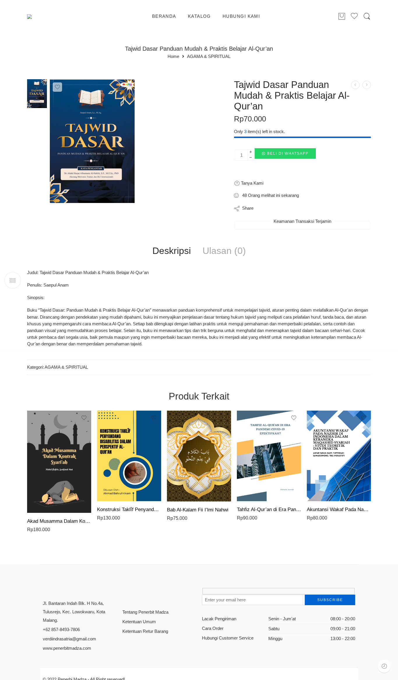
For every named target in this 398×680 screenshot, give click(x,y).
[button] (285, 155)
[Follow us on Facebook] (124, 593)
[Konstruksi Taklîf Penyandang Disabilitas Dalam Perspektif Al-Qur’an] (129, 456)
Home (173, 56)
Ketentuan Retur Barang (145, 631)
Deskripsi (171, 251)
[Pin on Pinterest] (286, 208)
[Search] (367, 16)
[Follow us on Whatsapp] (165, 593)
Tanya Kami (251, 183)
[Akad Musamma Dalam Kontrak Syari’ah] (59, 462)
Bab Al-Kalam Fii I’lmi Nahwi (197, 510)
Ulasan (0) (224, 251)
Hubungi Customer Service (227, 638)
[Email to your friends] (309, 208)
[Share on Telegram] (298, 208)
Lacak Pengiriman (219, 619)
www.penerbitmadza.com (67, 648)
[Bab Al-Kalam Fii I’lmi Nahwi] (199, 456)
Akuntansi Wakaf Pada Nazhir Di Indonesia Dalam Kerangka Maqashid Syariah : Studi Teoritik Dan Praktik (339, 509)
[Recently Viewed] (384, 666)
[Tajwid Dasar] (37, 93)
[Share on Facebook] (274, 208)
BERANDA (164, 16)
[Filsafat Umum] (366, 85)
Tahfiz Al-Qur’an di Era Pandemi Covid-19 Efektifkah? (269, 509)
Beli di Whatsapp (288, 153)
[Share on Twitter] (263, 208)
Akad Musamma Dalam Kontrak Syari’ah (59, 521)
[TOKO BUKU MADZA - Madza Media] (50, 16)
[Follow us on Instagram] (145, 593)
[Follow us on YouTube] (155, 593)
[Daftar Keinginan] (57, 87)
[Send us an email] (135, 593)
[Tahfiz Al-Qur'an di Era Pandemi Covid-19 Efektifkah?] (269, 456)
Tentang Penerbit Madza (145, 612)
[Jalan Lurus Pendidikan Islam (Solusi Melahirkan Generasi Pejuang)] (355, 85)
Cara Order (212, 628)
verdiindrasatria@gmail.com (69, 639)
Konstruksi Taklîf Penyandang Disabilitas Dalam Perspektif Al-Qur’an (129, 509)
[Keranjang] (342, 17)
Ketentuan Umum (139, 621)
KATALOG (199, 16)
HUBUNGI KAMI (241, 16)
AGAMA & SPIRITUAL (208, 56)
